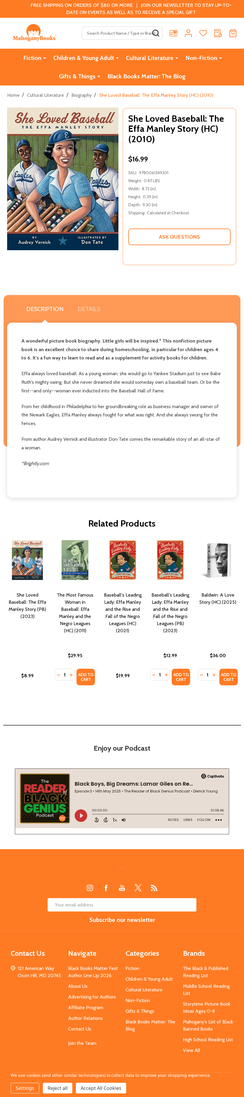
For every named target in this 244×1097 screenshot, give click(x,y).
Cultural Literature (149, 57)
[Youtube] (122, 887)
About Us (77, 986)
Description (44, 309)
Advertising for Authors (92, 997)
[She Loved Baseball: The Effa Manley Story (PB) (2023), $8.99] (27, 560)
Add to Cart (85, 677)
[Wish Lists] (203, 33)
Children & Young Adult (83, 57)
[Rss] (154, 887)
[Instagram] (90, 887)
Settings (25, 1088)
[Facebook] (106, 887)
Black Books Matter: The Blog (146, 76)
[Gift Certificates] (173, 33)
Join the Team (82, 1043)
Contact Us (79, 1029)
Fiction (32, 57)
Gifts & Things (77, 76)
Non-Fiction (201, 57)
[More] (44, 58)
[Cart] (233, 33)
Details (89, 309)
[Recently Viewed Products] (218, 33)
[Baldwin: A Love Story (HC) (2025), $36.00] (218, 560)
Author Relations (85, 1018)
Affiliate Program (85, 1007)
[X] (138, 887)
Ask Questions (179, 237)
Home (13, 95)
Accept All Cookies (101, 1088)
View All (191, 1050)
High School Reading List (208, 1039)
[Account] (188, 33)
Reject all (58, 1088)
